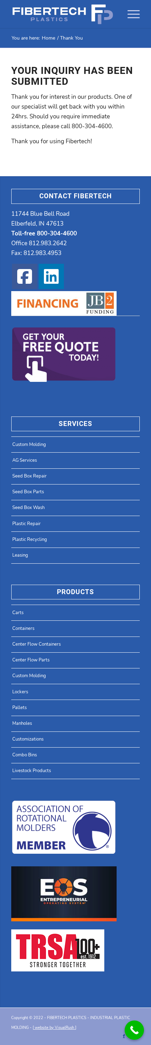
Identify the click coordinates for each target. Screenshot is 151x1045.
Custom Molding (29, 444)
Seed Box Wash (28, 507)
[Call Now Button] (134, 1030)
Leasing (20, 555)
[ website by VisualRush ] (54, 1027)
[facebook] (24, 276)
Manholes (22, 723)
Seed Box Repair (29, 476)
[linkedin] (51, 276)
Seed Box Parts (28, 492)
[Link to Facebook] (124, 1036)
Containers (23, 628)
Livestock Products (31, 771)
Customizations (28, 739)
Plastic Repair (26, 524)
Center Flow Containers (36, 644)
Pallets (19, 707)
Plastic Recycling (29, 539)
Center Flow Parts (31, 660)
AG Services (24, 460)
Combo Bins (24, 755)
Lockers (20, 692)
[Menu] (130, 14)
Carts (18, 613)
